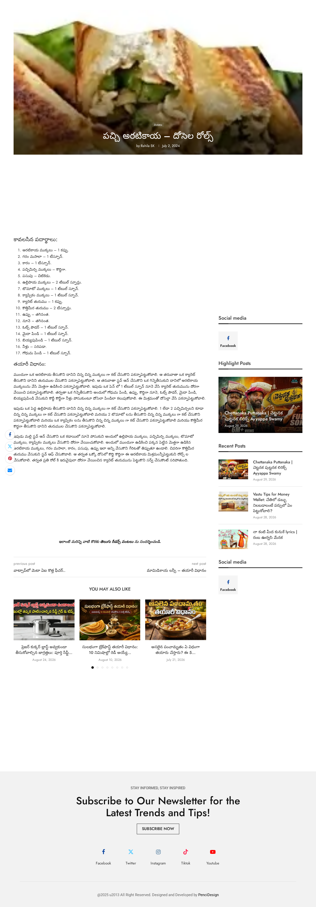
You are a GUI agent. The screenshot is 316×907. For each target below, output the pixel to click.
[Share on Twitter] (10, 447)
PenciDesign (208, 895)
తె (101, 541)
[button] (20, 634)
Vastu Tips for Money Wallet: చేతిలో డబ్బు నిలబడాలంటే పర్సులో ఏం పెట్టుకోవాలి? (272, 503)
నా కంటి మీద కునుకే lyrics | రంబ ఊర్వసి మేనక (275, 534)
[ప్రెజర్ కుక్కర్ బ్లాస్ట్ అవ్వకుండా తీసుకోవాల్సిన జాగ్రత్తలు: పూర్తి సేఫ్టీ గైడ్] (44, 619)
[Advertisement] (158, 199)
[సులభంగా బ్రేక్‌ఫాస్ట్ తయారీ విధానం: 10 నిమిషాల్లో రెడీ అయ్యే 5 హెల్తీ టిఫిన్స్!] (109, 619)
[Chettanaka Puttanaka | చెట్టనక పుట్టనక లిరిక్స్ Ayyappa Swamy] (260, 405)
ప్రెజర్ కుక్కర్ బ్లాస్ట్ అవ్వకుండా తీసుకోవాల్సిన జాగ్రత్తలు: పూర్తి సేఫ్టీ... (44, 649)
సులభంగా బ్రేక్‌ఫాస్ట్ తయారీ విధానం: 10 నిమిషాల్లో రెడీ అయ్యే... (110, 649)
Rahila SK (148, 145)
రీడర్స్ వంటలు (122, 541)
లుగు (107, 541)
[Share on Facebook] (10, 435)
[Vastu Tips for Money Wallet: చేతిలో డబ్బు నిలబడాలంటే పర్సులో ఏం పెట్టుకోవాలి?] (233, 501)
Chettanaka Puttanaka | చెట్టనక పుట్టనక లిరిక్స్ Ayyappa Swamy (254, 416)
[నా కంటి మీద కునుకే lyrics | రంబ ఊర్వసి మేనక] (233, 539)
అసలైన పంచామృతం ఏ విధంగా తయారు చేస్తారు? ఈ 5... (176, 649)
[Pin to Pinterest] (10, 458)
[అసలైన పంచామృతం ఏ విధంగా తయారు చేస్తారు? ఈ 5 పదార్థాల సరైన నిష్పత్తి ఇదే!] (175, 619)
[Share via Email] (10, 470)
